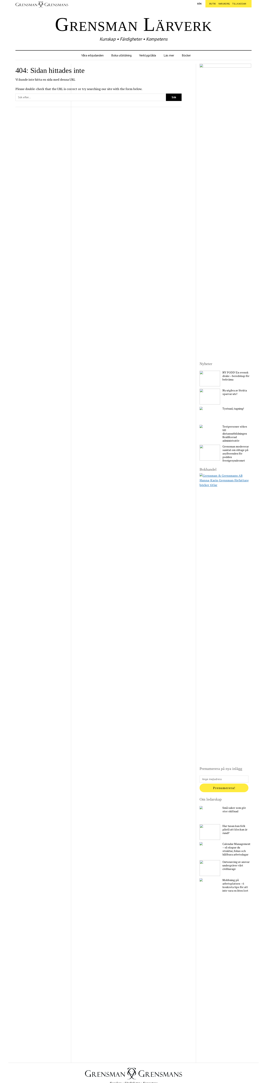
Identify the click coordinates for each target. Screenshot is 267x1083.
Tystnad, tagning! (233, 408)
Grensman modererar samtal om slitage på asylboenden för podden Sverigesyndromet (235, 453)
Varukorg (224, 3)
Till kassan (239, 3)
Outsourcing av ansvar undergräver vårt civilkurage (236, 865)
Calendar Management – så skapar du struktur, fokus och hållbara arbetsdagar (236, 849)
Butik (212, 3)
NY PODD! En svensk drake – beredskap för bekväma (235, 376)
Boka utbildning (121, 55)
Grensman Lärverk (133, 24)
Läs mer (169, 55)
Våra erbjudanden (92, 55)
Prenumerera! (224, 788)
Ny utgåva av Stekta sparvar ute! (234, 392)
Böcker (186, 55)
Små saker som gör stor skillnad (234, 809)
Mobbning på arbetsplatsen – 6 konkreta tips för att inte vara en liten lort (235, 885)
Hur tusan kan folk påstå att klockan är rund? (234, 829)
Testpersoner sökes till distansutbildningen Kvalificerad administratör (234, 433)
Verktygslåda (147, 55)
